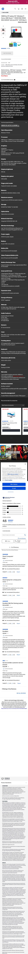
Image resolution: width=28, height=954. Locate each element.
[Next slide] (3, 37)
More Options (14, 484)
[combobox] (13, 405)
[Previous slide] (3, 26)
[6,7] (23, 141)
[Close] (25, 464)
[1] (10, 92)
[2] (11, 112)
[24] (26, 388)
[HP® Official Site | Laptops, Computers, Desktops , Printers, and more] (3, 9)
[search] (15, 9)
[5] (7, 266)
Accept (14, 488)
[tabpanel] (14, 424)
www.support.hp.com (18, 376)
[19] (18, 286)
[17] (15, 165)
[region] (14, 477)
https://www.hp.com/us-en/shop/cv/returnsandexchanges (14, 708)
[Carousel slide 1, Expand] (16, 32)
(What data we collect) (12, 474)
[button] (14, 122)
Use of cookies (8, 480)
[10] (17, 258)
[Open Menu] (25, 9)
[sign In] (22, 9)
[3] (16, 251)
